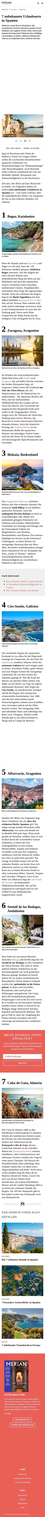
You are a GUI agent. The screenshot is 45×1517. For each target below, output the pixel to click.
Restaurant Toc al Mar (29, 300)
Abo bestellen (22, 1420)
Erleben (6, 1256)
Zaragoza (6, 381)
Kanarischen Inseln (22, 1151)
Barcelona (33, 263)
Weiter (22, 1063)
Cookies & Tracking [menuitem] (22, 1482)
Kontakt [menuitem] (22, 1499)
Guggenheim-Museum (17, 501)
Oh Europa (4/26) (14, 1394)
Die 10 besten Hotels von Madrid (22, 590)
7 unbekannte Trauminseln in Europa (21, 1345)
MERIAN (5, 9)
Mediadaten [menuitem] (22, 1503)
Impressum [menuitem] (22, 1474)
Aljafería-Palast (21, 427)
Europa (14, 9)
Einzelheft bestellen (22, 1425)
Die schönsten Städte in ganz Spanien (24, 581)
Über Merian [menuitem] (22, 1495)
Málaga (15, 959)
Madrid (26, 378)
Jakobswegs (7, 662)
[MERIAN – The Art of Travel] (6, 3)
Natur (5, 1342)
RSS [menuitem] (22, 1508)
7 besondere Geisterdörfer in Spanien (21, 1302)
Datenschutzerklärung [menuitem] (22, 1478)
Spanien (23, 9)
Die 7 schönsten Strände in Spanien (20, 1259)
